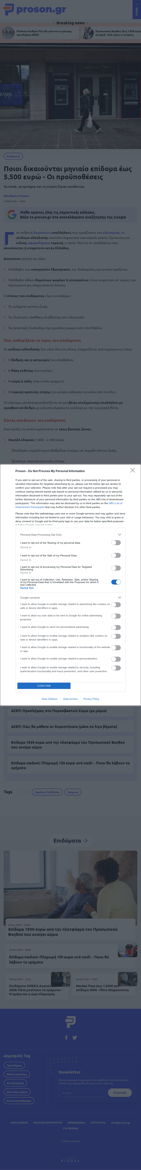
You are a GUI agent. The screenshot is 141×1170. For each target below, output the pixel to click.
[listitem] (70, 535)
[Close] (133, 471)
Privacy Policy (91, 698)
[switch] (116, 542)
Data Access (70, 698)
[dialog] (70, 585)
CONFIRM (44, 685)
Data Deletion (50, 698)
